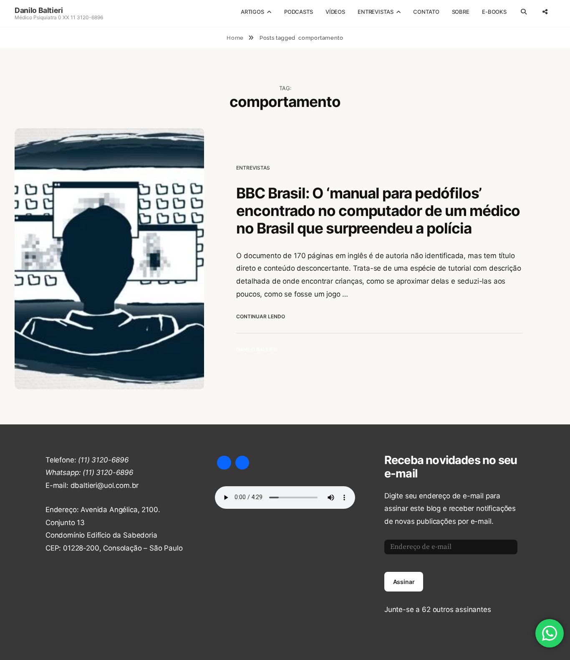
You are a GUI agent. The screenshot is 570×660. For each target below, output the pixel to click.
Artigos (252, 11)
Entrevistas (375, 11)
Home (236, 38)
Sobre (460, 11)
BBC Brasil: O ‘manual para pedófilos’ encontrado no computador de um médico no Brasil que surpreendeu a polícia (378, 210)
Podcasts (298, 11)
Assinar (404, 581)
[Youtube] (224, 463)
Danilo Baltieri (39, 10)
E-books (494, 11)
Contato (426, 11)
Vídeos (335, 11)
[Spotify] (242, 463)
